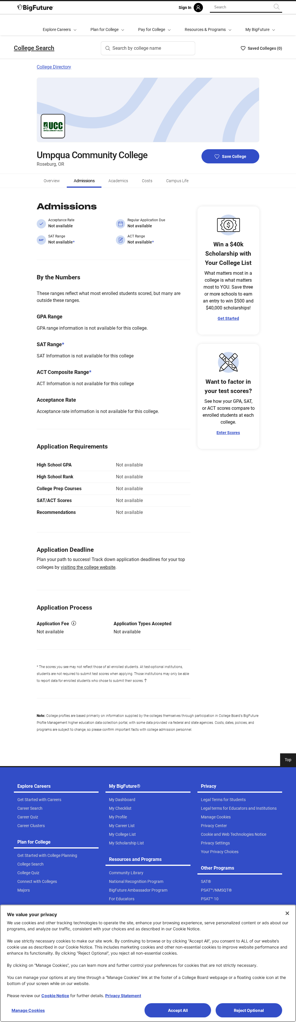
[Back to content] (145, 681)
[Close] (287, 913)
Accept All (178, 1010)
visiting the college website (88, 567)
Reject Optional (249, 1010)
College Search (34, 48)
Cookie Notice (55, 995)
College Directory (54, 67)
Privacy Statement (123, 995)
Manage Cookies (28, 1010)
